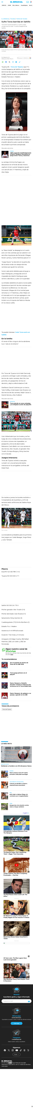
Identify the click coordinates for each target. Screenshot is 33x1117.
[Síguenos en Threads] (24, 1050)
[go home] (16, 1061)
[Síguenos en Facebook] (5, 1050)
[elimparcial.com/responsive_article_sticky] (32, 1106)
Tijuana (12, 19)
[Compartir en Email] (16, 61)
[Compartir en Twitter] (9, 61)
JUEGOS (4, 5)
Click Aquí (16, 1023)
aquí (12, 654)
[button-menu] (2, 2)
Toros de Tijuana (21, 19)
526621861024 (16, 1017)
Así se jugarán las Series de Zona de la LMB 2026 (19, 663)
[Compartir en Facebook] (6, 61)
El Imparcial (5, 19)
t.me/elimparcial (16, 1039)
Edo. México (16, 5)
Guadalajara (24, 5)
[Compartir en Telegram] (13, 61)
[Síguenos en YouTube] (17, 1050)
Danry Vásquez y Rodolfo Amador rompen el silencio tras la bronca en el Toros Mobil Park (20, 684)
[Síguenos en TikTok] (21, 1050)
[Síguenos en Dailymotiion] (28, 1050)
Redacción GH (6, 57)
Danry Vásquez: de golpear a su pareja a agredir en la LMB (20, 694)
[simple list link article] (16, 755)
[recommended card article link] (5, 154)
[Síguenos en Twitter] (9, 1050)
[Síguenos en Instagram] (13, 1050)
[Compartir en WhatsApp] (3, 61)
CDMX (9, 5)
